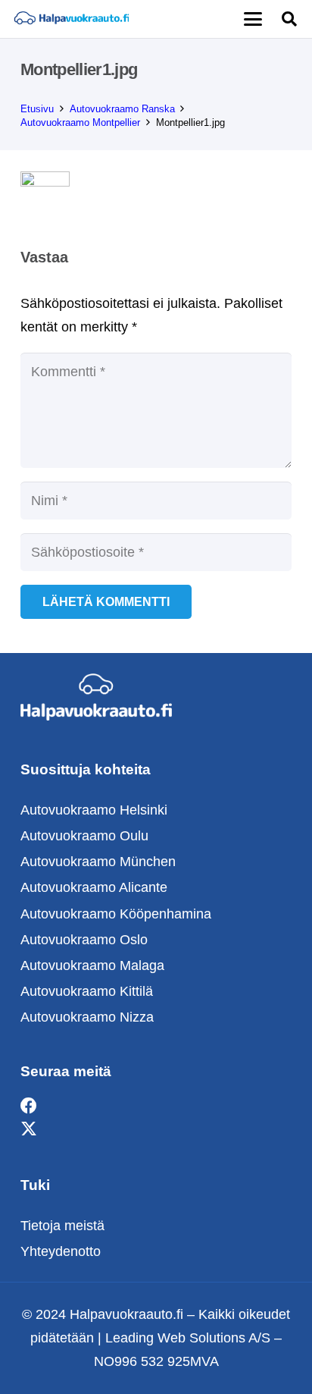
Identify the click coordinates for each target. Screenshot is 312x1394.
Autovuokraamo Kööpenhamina (115, 913)
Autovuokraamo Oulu (84, 835)
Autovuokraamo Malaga (92, 965)
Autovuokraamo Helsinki (93, 810)
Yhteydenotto (60, 1251)
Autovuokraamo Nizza (87, 1017)
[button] (252, 19)
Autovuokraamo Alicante (93, 887)
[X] (28, 1129)
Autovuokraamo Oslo (84, 939)
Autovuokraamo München (98, 861)
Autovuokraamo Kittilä (86, 991)
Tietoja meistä (62, 1225)
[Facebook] (28, 1106)
